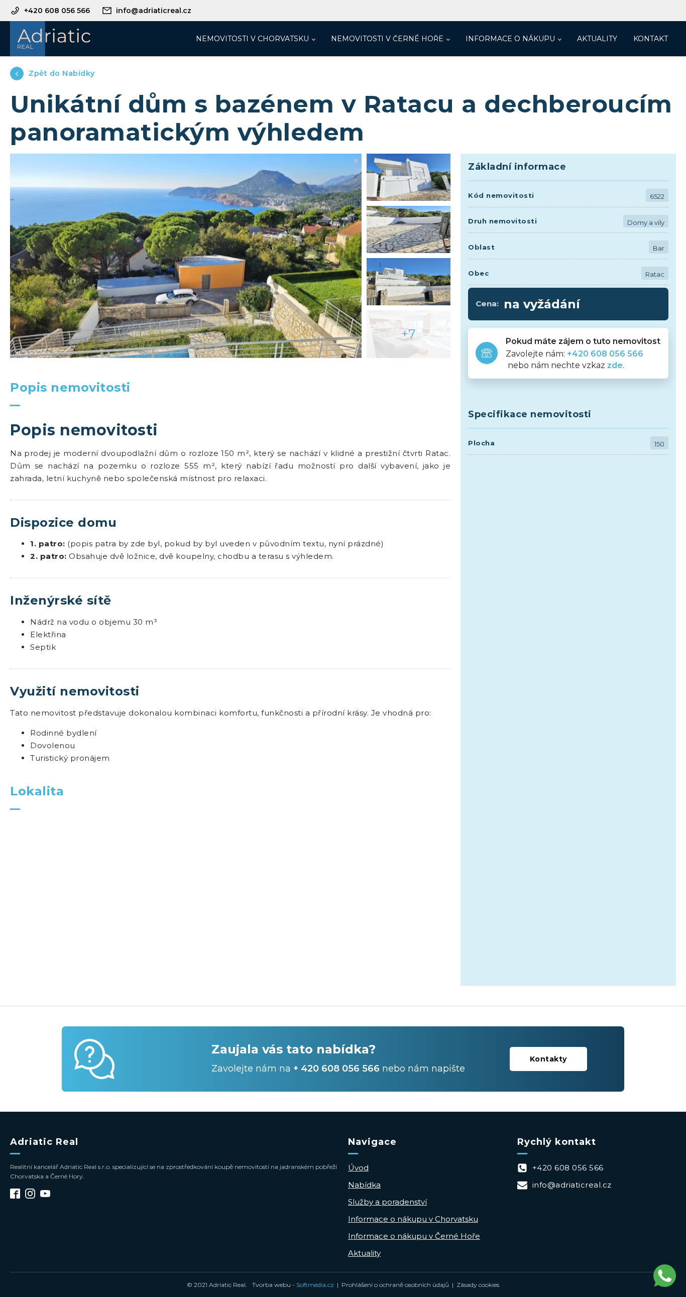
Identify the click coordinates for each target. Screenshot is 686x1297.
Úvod (358, 1167)
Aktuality (597, 38)
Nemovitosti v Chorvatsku (252, 38)
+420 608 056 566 (606, 354)
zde (615, 365)
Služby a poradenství (387, 1202)
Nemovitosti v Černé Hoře (387, 38)
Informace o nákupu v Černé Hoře (414, 1236)
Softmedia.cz (315, 1284)
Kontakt (650, 38)
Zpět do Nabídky (62, 73)
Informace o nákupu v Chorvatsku (413, 1219)
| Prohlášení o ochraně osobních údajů (391, 1284)
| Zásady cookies (474, 1284)
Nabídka (364, 1185)
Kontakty (548, 1059)
